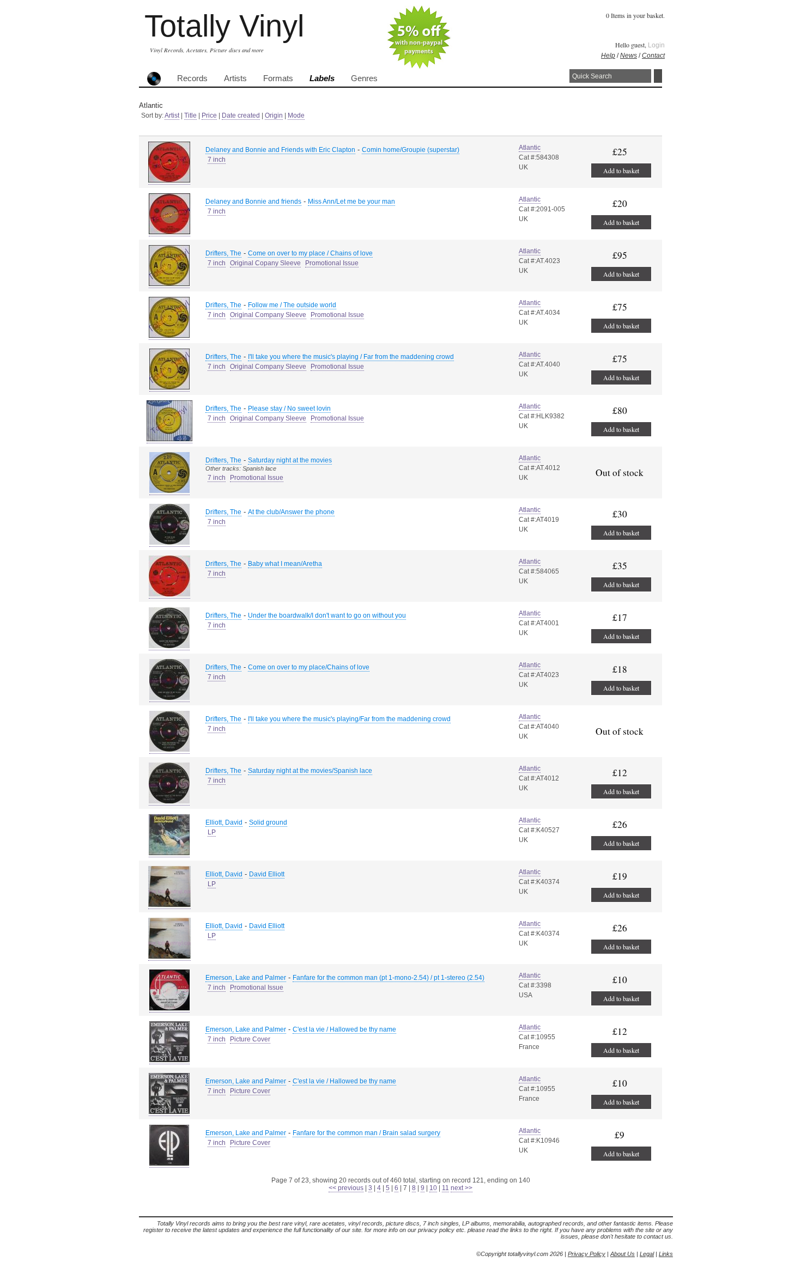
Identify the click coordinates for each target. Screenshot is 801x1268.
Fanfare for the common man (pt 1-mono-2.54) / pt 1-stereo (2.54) (388, 978)
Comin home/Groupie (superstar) (410, 150)
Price (209, 115)
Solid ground (268, 822)
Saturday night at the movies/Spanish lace (310, 771)
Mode (296, 115)
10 (433, 1188)
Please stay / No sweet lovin (289, 408)
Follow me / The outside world (292, 305)
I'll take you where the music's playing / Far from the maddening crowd (351, 357)
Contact (653, 55)
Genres (364, 78)
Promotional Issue (332, 263)
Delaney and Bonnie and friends (253, 201)
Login (656, 45)
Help (608, 55)
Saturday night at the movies (290, 460)
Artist (172, 115)
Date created (241, 115)
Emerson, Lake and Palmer (245, 978)
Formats (278, 78)
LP (212, 832)
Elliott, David (223, 822)
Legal (647, 1254)
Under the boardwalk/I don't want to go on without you (327, 615)
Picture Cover (250, 1039)
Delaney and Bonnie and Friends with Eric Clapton (280, 150)
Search (658, 76)
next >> (461, 1188)
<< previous (346, 1188)
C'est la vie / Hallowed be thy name (344, 1029)
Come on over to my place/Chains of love (308, 667)
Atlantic (530, 147)
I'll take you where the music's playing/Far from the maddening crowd (349, 719)
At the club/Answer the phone (291, 512)
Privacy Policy (586, 1254)
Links (666, 1254)
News (628, 55)
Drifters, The (223, 253)
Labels (322, 78)
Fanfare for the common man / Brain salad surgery (366, 1133)
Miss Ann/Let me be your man (351, 201)
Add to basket (621, 170)
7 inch (217, 159)
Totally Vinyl (224, 26)
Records (192, 78)
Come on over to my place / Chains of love (310, 253)
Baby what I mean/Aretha (285, 564)
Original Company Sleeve (268, 315)
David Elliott (266, 874)
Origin (274, 115)
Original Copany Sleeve (265, 263)
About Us (622, 1254)
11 (445, 1188)
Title (190, 115)
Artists (235, 78)
